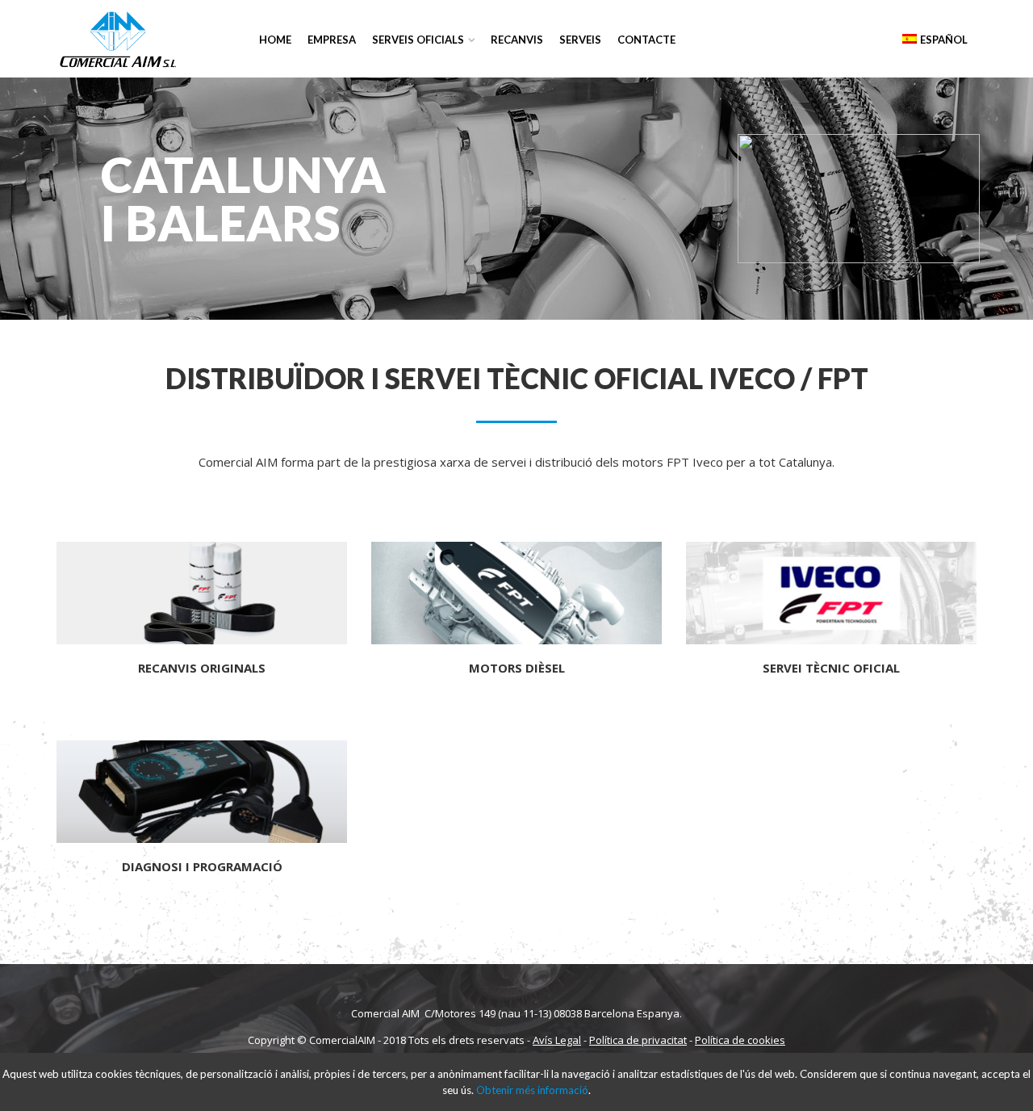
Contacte (646, 39)
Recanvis (517, 39)
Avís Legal (557, 1040)
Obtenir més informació (532, 1090)
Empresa (331, 39)
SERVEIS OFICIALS (418, 39)
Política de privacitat (638, 1040)
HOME (275, 39)
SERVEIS (580, 39)
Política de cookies (740, 1040)
